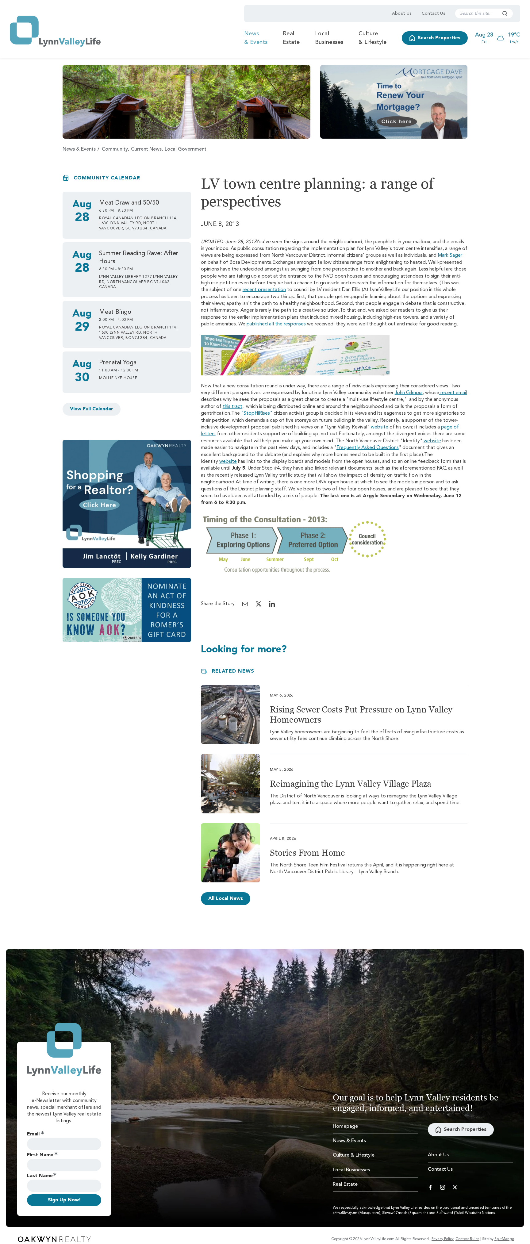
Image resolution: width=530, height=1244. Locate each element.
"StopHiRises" (256, 413)
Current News (146, 149)
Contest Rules (467, 1239)
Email (33, 1134)
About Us (402, 13)
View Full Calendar (91, 409)
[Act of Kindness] (127, 610)
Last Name (40, 1175)
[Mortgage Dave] (393, 102)
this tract (232, 406)
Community (115, 149)
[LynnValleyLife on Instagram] (442, 1187)
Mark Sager (450, 255)
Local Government (185, 149)
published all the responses (276, 324)
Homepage (345, 1126)
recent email (453, 392)
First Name (40, 1155)
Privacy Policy (443, 1239)
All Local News (225, 898)
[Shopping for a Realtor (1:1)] (127, 504)
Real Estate (291, 38)
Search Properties (439, 38)
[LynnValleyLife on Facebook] (430, 1187)
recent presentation (264, 289)
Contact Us (434, 13)
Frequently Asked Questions (367, 447)
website (379, 427)
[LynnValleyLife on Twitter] (454, 1187)
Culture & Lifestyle (373, 38)
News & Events (256, 38)
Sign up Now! (64, 1200)
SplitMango (504, 1239)
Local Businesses (329, 38)
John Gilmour (409, 392)
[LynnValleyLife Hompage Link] (55, 31)
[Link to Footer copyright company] (54, 1239)
